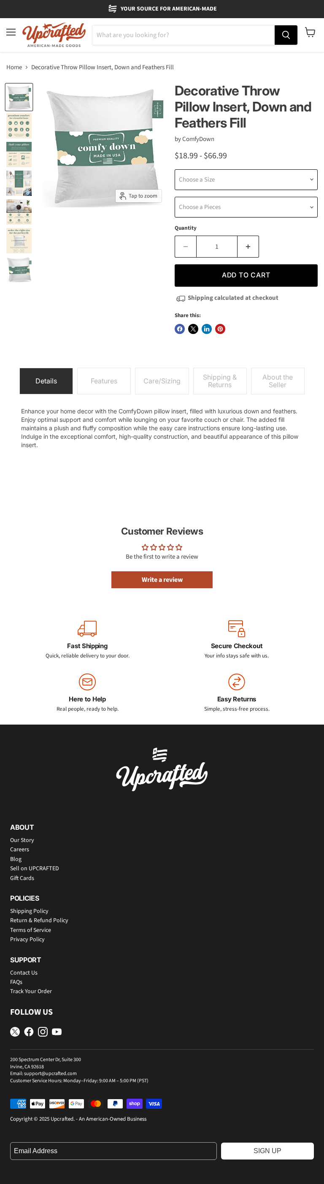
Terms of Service (30, 930)
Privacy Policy (27, 939)
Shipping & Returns (220, 381)
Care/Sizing (162, 381)
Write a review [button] (162, 579)
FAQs (16, 982)
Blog (16, 859)
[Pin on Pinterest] (220, 329)
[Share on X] (193, 329)
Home (14, 67)
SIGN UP (267, 1150)
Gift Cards (22, 878)
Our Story (22, 840)
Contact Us (24, 973)
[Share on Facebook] (180, 329)
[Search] (286, 35)
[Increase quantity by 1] (248, 247)
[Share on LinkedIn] (207, 329)
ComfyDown (198, 139)
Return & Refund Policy (39, 920)
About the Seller (277, 381)
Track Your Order (31, 991)
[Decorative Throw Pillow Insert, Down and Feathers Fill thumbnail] (18, 97)
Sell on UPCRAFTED (34, 868)
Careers (19, 849)
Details (46, 381)
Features (104, 381)
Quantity (186, 228)
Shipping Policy (29, 911)
